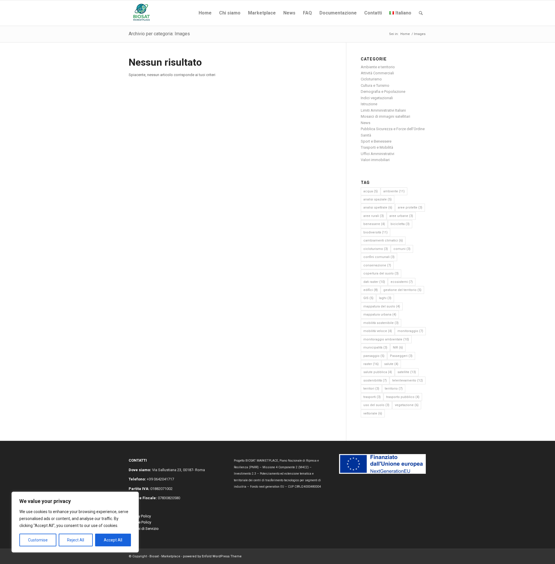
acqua (370, 191)
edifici (370, 290)
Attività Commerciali (377, 73)
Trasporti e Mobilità (377, 147)
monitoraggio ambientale (386, 339)
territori (371, 388)
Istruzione (369, 104)
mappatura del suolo (381, 306)
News (365, 123)
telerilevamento (407, 380)
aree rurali (373, 216)
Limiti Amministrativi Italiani (383, 110)
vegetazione (407, 405)
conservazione (377, 265)
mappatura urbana (379, 314)
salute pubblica (377, 372)
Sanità (366, 135)
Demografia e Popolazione (383, 91)
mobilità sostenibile (381, 323)
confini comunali (379, 257)
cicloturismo (375, 249)
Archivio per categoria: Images (159, 33)
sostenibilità (375, 380)
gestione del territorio (402, 290)
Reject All (75, 540)
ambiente (394, 191)
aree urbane (401, 216)
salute (391, 364)
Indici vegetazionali (377, 98)
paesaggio (373, 356)
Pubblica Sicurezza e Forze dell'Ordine (393, 129)
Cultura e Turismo (375, 85)
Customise (38, 540)
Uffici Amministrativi (377, 154)
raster (371, 364)
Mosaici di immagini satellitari (385, 116)
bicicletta (400, 224)
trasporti (372, 397)
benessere (374, 224)
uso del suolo (376, 405)
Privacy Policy (140, 516)
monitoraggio (410, 331)
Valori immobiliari (375, 160)
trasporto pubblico (402, 397)
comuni (401, 249)
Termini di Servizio (144, 528)
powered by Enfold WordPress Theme (212, 556)
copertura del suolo (381, 273)
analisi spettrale (377, 207)
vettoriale (372, 413)
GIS (368, 298)
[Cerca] (420, 13)
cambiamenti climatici (383, 240)
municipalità (375, 347)
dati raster (374, 282)
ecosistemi (402, 282)
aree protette (410, 207)
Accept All (113, 540)
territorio (394, 388)
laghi (385, 298)
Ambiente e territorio (378, 67)
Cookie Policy (140, 522)
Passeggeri (401, 356)
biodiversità (375, 232)
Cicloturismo (371, 79)
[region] (75, 522)
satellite (406, 372)
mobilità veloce (377, 331)
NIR (398, 347)
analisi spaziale (377, 199)
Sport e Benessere (376, 141)
